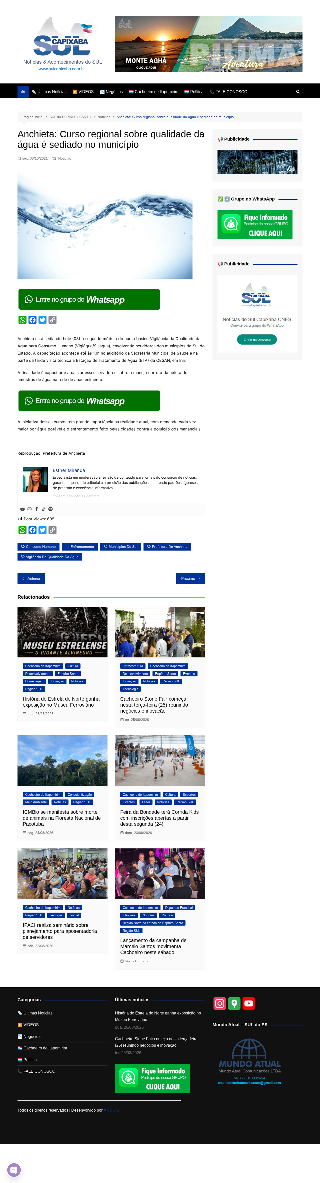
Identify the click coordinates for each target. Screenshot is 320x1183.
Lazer (146, 802)
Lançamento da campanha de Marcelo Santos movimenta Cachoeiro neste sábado (153, 946)
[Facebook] (36, 509)
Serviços (56, 915)
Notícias (64, 158)
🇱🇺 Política (194, 92)
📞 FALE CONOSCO (228, 92)
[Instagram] (29, 509)
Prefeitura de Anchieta (170, 547)
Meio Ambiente (36, 802)
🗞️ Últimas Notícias (49, 92)
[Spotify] (50, 509)
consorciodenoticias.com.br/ (76, 496)
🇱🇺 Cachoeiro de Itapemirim (153, 92)
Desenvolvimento (37, 674)
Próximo (188, 578)
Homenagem (34, 681)
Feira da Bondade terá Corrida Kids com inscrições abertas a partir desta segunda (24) (159, 818)
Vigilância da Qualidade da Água (52, 557)
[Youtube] (22, 509)
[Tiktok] (43, 509)
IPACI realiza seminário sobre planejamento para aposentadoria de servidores (60, 931)
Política (167, 915)
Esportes (189, 794)
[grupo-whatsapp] (90, 299)
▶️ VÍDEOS (83, 92)
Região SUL (33, 689)
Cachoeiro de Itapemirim (42, 666)
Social (74, 915)
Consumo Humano (41, 547)
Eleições (129, 915)
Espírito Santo (68, 674)
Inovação (57, 681)
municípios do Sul (123, 547)
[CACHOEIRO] (258, 162)
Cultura (73, 666)
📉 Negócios (111, 92)
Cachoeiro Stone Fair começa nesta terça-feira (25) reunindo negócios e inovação (154, 705)
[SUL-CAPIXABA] (258, 313)
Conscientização (80, 794)
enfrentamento (82, 547)
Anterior (34, 578)
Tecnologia (130, 689)
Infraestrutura (133, 666)
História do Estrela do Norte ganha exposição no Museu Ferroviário (158, 1016)
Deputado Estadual (179, 908)
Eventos (189, 674)
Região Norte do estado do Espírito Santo (153, 923)
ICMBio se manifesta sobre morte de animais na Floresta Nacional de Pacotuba (62, 818)
